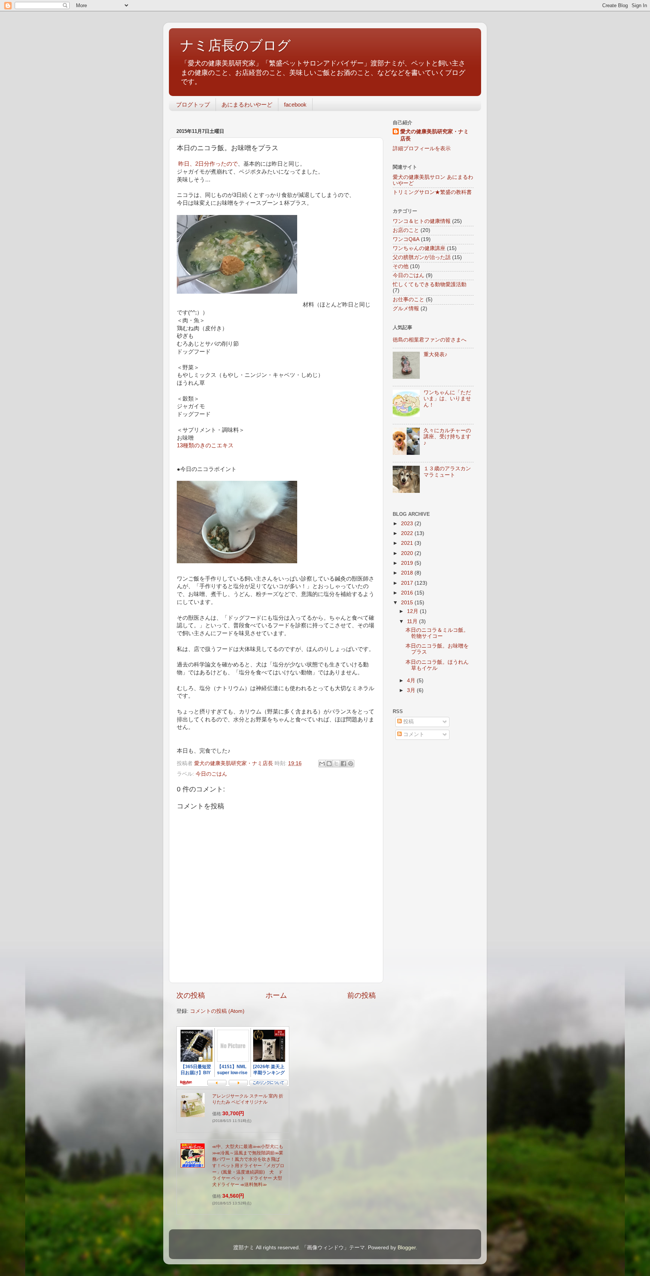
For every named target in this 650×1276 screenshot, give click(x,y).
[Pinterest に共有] (350, 763)
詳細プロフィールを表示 (422, 148)
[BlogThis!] (329, 763)
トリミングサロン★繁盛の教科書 (432, 192)
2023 (408, 523)
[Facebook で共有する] (343, 763)
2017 (408, 583)
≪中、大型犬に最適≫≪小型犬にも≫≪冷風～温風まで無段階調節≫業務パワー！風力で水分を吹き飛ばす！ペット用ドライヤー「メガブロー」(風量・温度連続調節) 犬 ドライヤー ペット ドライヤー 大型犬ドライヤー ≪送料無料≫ (248, 1165)
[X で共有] (336, 763)
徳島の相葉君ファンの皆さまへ (429, 340)
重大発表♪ (435, 354)
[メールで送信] (322, 763)
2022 (408, 533)
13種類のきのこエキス (205, 445)
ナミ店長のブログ (235, 45)
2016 (408, 593)
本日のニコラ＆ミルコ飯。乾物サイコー (437, 633)
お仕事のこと (408, 299)
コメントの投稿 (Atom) (217, 1011)
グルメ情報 (406, 308)
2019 (408, 563)
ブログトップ (193, 104)
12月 (413, 611)
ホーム (276, 995)
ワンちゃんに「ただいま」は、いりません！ (447, 398)
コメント (413, 734)
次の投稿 (190, 995)
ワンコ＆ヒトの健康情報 (422, 221)
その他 (401, 266)
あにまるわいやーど (247, 104)
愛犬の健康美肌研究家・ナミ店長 (434, 135)
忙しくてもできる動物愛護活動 (429, 284)
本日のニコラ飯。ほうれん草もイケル (437, 665)
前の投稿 (361, 995)
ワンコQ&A (406, 239)
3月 (412, 690)
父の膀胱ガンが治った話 (422, 257)
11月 (413, 621)
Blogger (407, 1247)
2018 (408, 573)
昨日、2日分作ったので (208, 164)
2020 (408, 553)
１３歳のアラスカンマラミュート (447, 471)
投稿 (408, 721)
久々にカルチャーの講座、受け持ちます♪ (447, 436)
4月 (412, 680)
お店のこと (406, 230)
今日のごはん (211, 774)
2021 (408, 543)
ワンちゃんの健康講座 (419, 248)
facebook (295, 104)
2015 (408, 602)
